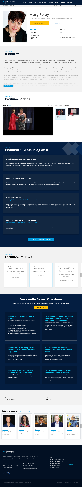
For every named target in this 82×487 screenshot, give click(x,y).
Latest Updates (72, 458)
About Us (71, 454)
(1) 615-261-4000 (30, 463)
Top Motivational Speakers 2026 (57, 459)
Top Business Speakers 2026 (56, 454)
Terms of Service (74, 482)
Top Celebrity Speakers (55, 463)
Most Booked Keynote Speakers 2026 (57, 456)
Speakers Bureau (5, 5)
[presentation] (81, 275)
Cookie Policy (66, 482)
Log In (70, 468)
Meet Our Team (72, 456)
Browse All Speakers (54, 467)
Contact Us (71, 460)
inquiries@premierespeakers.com (30, 468)
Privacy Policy (59, 482)
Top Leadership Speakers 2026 (56, 461)
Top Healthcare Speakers (55, 465)
